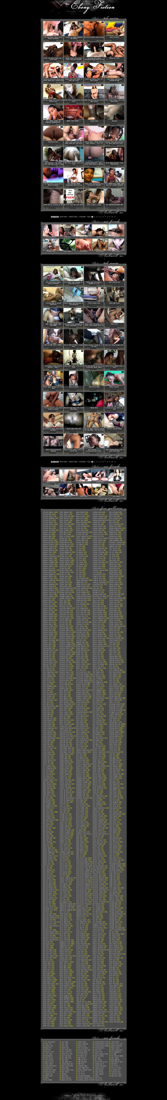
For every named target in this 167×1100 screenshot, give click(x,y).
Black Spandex (64, 512)
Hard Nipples (80, 758)
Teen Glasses (113, 804)
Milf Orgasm (96, 700)
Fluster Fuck (51, 251)
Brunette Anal (64, 626)
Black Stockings (65, 516)
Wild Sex (112, 978)
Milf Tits (96, 726)
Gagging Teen (80, 642)
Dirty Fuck (63, 930)
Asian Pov (46, 750)
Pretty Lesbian (97, 934)
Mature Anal (96, 600)
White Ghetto (113, 944)
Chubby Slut (63, 776)
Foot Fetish (80, 626)
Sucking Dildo (113, 734)
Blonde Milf (63, 566)
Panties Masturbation (100, 834)
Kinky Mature (80, 940)
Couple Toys (63, 842)
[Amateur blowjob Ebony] (114, 427)
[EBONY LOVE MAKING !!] (74, 119)
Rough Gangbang (114, 540)
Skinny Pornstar (114, 632)
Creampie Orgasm (65, 852)
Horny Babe (79, 800)
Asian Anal (46, 710)
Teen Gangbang (113, 802)
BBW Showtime (82, 1062)
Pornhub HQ (83, 251)
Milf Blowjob (97, 676)
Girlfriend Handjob (82, 680)
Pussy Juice (96, 964)
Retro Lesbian (113, 518)
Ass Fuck (46, 772)
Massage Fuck (97, 590)
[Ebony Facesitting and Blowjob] (53, 448)
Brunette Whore (64, 680)
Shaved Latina (113, 582)
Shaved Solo (113, 590)
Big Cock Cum (47, 920)
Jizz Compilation (81, 922)
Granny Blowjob (81, 702)
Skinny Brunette (114, 618)
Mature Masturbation (99, 646)
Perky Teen (96, 848)
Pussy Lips (96, 968)
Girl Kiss (79, 670)
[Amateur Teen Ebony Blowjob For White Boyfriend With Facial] (114, 140)
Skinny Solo (113, 634)
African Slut (47, 526)
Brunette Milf (64, 656)
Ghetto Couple (80, 660)
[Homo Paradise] (114, 35)
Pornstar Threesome (99, 902)
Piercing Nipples (98, 868)
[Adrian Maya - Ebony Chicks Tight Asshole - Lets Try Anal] (94, 140)
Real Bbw (95, 980)
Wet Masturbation (114, 934)
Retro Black (96, 1024)
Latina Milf (80, 972)
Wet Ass (111, 932)
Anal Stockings (48, 694)
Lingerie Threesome (99, 582)
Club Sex (62, 804)
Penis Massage (97, 844)
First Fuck (79, 606)
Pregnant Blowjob (98, 924)
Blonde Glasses (64, 558)
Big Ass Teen (47, 906)
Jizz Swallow (80, 928)
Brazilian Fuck (64, 614)
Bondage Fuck (64, 594)
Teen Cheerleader (114, 770)
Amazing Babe (47, 648)
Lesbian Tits (97, 564)
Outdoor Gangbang (98, 820)
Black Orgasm (47, 1008)
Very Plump (114, 1058)
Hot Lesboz (98, 1060)
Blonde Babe (63, 540)
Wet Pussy (112, 940)
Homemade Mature (81, 792)
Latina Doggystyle (82, 960)
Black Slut (46, 1024)
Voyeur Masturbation (115, 930)
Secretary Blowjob (115, 544)
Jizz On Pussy (80, 924)
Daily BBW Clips (83, 1068)
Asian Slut (46, 756)
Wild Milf (112, 976)
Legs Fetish (80, 996)
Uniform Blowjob (114, 896)
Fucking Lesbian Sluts (85, 1078)
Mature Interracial (99, 638)
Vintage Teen (113, 926)
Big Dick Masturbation (50, 940)
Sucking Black (113, 728)
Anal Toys (46, 702)
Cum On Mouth (64, 866)
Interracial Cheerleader (84, 866)
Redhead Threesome (99, 1022)
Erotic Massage (81, 526)
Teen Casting (113, 768)
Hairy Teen (79, 748)
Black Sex (46, 1022)
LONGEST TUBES (73, 216)
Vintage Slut (113, 924)
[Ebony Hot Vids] (114, 56)
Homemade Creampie (82, 782)
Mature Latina (97, 640)
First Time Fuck (81, 614)
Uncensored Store (83, 482)
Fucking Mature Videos (102, 1044)
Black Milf (46, 1002)
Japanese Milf (80, 916)
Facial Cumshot (81, 538)
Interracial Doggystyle (84, 876)
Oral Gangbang (97, 804)
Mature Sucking (97, 662)
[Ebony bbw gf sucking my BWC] (53, 203)
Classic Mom (63, 786)
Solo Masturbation (115, 672)
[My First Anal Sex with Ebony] (74, 203)
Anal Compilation (48, 672)
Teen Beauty (113, 762)
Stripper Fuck (113, 712)
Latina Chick (80, 958)
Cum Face (62, 858)
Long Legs (96, 588)
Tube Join (67, 237)
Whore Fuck (112, 952)
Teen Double (113, 790)
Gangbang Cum (80, 644)
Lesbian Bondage (81, 1010)
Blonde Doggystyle (65, 552)
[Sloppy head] (94, 119)
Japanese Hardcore (82, 914)
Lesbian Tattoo (97, 558)
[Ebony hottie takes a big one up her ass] (74, 448)
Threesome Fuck (114, 868)
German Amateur (81, 646)
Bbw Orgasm (46, 824)
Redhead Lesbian (98, 1010)
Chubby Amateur (64, 754)
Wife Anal (112, 960)
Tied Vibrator (113, 872)
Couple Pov (63, 840)
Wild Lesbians (113, 974)
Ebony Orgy (63, 1022)
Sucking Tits (113, 738)
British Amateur (65, 618)
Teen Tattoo (113, 850)
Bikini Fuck (47, 966)
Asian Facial (47, 726)
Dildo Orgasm (64, 914)
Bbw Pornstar (47, 828)
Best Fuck (46, 874)
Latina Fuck (80, 962)
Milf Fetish (96, 686)
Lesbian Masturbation (100, 520)
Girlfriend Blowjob (82, 674)
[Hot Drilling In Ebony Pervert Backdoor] (53, 280)
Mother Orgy (96, 770)
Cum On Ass (63, 862)
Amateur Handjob (48, 588)
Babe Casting (47, 786)
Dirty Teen (63, 938)
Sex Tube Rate (66, 1056)
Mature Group (97, 632)
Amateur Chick (47, 552)
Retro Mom (112, 522)
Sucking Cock (113, 730)
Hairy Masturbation (82, 740)
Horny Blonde (80, 804)
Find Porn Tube (116, 1074)
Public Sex (96, 952)
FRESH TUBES (63, 216)
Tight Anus (112, 876)
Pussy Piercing (97, 970)
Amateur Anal (47, 532)
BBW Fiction (82, 1058)
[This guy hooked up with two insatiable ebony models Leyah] (94, 364)
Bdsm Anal (46, 844)
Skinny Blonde (113, 614)
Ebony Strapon (80, 516)
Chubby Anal (63, 756)
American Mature (48, 662)
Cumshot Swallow (65, 880)
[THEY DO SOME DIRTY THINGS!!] (53, 343)
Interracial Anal (81, 858)
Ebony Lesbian (64, 1010)
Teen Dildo (112, 786)
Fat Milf (79, 568)
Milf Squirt (96, 714)
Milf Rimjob (96, 708)
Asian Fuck (46, 730)
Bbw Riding (46, 832)
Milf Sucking (97, 720)
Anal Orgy (46, 690)
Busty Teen (63, 722)
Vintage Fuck (113, 910)
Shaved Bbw (112, 568)
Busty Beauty (64, 698)
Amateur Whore (47, 644)
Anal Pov (46, 692)
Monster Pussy (97, 756)
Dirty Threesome (65, 940)
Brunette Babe (64, 628)
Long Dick (96, 586)
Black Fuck (46, 992)
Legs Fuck (79, 998)
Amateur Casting (48, 546)
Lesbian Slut (97, 544)
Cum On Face (63, 864)
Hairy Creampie (81, 732)
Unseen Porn (100, 482)
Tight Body (112, 880)
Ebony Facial (64, 988)
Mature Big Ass (97, 606)
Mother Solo (96, 772)
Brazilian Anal (64, 610)
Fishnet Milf (80, 620)
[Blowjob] (114, 119)
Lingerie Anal (97, 576)
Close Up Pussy (64, 802)
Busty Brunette (64, 702)
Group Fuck (79, 710)
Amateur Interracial (49, 592)
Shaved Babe (113, 566)
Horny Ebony (80, 812)
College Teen (64, 820)
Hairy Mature (80, 742)
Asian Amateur (47, 708)
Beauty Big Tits (48, 850)
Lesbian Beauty (81, 1008)
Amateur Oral (47, 604)
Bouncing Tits (64, 606)
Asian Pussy (47, 752)
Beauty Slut (47, 864)
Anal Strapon (47, 696)
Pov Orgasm (96, 916)
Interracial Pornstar (83, 900)
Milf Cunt (96, 680)
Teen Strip (112, 844)
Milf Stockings (97, 716)
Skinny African (114, 604)
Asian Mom (46, 744)
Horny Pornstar (81, 824)
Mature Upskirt (97, 668)
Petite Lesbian (97, 862)
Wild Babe (112, 968)
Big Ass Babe (47, 884)
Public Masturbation (99, 950)
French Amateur (81, 634)
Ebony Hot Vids (66, 1080)
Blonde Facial (64, 554)
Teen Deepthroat (114, 784)
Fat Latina (79, 562)
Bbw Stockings (47, 838)
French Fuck (80, 638)
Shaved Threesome (114, 594)
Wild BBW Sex (115, 1060)
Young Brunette (114, 1000)
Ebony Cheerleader (65, 978)
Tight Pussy (113, 884)
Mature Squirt (97, 660)
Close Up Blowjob (65, 792)
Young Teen (112, 1020)
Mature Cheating (98, 616)
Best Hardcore (47, 876)
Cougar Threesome (65, 830)
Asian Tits (46, 764)
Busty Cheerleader (65, 704)
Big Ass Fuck (47, 896)
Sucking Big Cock (114, 724)
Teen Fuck (112, 800)
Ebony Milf (63, 1016)
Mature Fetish (97, 626)
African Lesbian (48, 524)
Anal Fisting (47, 682)
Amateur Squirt (48, 624)
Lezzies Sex (98, 1080)
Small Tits (112, 654)
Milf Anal (96, 670)
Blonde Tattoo (64, 582)
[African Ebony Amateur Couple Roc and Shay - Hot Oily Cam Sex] (94, 427)
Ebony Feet (63, 990)
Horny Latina (80, 814)
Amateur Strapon (48, 626)
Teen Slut (112, 834)
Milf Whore (96, 728)
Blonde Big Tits (65, 544)
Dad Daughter (64, 902)
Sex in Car (112, 558)
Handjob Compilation (82, 750)
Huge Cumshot (80, 842)
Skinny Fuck (113, 620)
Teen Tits (112, 854)
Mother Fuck (96, 764)
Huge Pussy (79, 852)
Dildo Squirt (64, 918)
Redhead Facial (97, 1006)
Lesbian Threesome (99, 562)
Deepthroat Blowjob (66, 904)
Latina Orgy (80, 978)
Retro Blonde (97, 1026)
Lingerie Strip (97, 580)
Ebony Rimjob (80, 512)
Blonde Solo (63, 580)
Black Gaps (65, 1068)
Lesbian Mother (97, 526)
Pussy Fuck (96, 962)
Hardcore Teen (80, 776)
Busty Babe (63, 696)
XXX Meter (114, 1064)
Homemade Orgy (80, 794)
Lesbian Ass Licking (82, 1004)
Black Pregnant (48, 1018)
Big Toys (46, 960)
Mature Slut (96, 656)
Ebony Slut (79, 514)
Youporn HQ (67, 496)
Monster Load (97, 754)
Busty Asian (63, 694)
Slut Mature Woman (117, 1056)
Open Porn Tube (116, 1076)
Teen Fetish (113, 794)
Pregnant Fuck (97, 926)
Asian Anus (46, 712)
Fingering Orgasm (81, 598)
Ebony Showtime (83, 1044)
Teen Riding (113, 830)
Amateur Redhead (48, 614)
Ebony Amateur (64, 962)
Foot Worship (80, 628)
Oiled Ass (96, 792)
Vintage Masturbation (116, 914)
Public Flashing (98, 946)
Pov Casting (96, 906)
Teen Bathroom (113, 760)
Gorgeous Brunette (82, 696)
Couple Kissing (64, 836)
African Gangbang (48, 518)
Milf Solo (96, 712)
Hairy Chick (80, 730)
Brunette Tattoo (65, 674)
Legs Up (78, 1000)
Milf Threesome (97, 724)
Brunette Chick (64, 640)
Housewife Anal (81, 832)
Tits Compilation (114, 888)
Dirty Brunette (64, 926)
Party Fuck (96, 838)
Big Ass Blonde (48, 888)
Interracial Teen (81, 902)
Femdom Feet (80, 582)
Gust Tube (65, 1044)
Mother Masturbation (99, 766)
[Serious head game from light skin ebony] (74, 406)
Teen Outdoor (113, 820)
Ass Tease (46, 776)
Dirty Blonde (64, 924)
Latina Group (80, 964)
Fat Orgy (79, 572)
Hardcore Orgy (80, 772)
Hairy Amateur (80, 716)
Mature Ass (96, 602)
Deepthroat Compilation (67, 906)
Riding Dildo (113, 534)
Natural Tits (97, 784)
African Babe (47, 514)
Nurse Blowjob (97, 786)
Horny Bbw (79, 802)
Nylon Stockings (98, 788)
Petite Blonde (97, 854)
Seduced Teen (113, 546)
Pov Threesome (97, 922)
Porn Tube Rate (66, 1050)
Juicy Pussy (80, 930)
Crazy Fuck (63, 846)
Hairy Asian (80, 720)
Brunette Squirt (65, 672)
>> (115, 216)
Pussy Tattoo (97, 974)
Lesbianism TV (99, 1064)
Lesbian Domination (82, 1018)
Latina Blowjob (81, 956)
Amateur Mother (48, 602)
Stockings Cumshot (115, 704)
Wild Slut (112, 980)
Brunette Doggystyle (66, 646)
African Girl (47, 520)
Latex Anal (79, 950)
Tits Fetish (113, 890)
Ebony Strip (80, 518)
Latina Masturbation (82, 970)
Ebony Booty (63, 974)
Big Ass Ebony (47, 894)
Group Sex (79, 714)
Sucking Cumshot (114, 732)
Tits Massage (113, 892)
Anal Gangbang (47, 686)
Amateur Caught (48, 548)
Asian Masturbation (49, 738)
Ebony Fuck (63, 994)
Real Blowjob (97, 982)
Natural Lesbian (98, 778)
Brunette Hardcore (65, 652)
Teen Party (112, 822)
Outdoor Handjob (98, 822)
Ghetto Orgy (80, 666)
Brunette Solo (64, 670)
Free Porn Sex (115, 1072)
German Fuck (80, 652)
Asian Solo (46, 758)
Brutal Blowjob (64, 684)
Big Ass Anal (47, 880)
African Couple (48, 516)
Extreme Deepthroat (82, 532)
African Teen (47, 528)
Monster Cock (97, 750)
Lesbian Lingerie (98, 516)
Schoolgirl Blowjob (115, 542)
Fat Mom (78, 570)
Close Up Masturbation (67, 798)
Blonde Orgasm (64, 570)
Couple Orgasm (64, 838)
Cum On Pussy (64, 868)
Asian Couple (47, 724)
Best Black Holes (67, 1066)
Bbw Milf (46, 822)
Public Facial (97, 944)
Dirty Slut (63, 936)
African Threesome (49, 530)
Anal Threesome (48, 700)
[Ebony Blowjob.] (114, 385)
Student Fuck (113, 716)
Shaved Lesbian (114, 584)
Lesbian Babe (80, 1006)
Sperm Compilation (115, 686)
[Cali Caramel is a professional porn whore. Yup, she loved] (94, 448)
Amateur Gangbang (48, 584)
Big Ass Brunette (48, 890)
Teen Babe (112, 758)
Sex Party (112, 554)
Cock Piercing (64, 808)
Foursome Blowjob (81, 630)
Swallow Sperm (113, 742)
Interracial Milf (81, 890)
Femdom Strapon (81, 586)
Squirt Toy (112, 702)
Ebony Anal (63, 964)
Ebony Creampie (64, 984)
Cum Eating (63, 856)
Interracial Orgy (81, 896)
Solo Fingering (114, 670)
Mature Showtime (116, 1046)
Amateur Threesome (49, 640)
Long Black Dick (98, 584)
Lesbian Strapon (98, 554)
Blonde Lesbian (64, 562)
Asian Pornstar (48, 748)
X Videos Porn (115, 1070)
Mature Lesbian (97, 642)
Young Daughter (114, 1010)
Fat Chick (79, 558)
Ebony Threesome (81, 522)
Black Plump (47, 1012)
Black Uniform (64, 528)
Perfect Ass (96, 846)
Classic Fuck (64, 782)
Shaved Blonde (113, 574)
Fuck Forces (100, 251)
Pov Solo (95, 920)
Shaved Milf (113, 586)
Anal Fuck (46, 684)
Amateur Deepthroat (49, 570)
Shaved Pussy (113, 588)
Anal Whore (46, 704)
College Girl (64, 816)
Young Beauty (113, 994)
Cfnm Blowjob (64, 730)
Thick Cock (112, 862)
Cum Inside (63, 860)
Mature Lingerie (98, 644)
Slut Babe (112, 644)
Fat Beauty (79, 552)
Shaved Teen (113, 592)
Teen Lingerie (113, 812)
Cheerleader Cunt (65, 750)
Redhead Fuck (97, 1008)
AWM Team (76, 1095)
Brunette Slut (64, 668)
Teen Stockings (114, 842)
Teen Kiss (112, 810)
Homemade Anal (80, 780)
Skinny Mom (112, 630)
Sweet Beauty (113, 744)
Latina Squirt (80, 988)
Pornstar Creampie (99, 884)
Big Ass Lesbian (48, 898)
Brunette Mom (64, 658)
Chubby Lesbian (64, 768)
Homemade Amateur (81, 778)
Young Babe (112, 992)
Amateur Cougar (48, 558)
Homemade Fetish (81, 786)
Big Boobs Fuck (48, 910)
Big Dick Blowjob (48, 932)
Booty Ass (63, 600)
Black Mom (46, 1004)
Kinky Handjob (80, 936)
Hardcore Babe (80, 760)
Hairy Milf (79, 744)
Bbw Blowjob (47, 800)
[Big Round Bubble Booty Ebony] (94, 35)
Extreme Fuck (80, 534)
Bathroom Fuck (47, 796)
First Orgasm (80, 608)
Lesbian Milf (97, 522)
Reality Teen (97, 996)
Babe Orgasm (47, 792)
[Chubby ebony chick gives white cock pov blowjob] (74, 56)
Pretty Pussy (97, 936)
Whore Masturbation (115, 954)
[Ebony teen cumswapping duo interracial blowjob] (94, 182)
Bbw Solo (46, 834)
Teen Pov (112, 826)
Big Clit (46, 912)
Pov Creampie (97, 908)
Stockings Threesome (115, 710)
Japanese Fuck (80, 912)
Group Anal (79, 706)
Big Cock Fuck (47, 924)
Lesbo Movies (99, 1072)
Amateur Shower (48, 618)
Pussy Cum (96, 956)
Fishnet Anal (80, 616)
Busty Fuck (63, 710)
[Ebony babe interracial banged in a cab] (94, 280)
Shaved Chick (113, 578)
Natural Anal (97, 774)
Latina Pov (79, 982)
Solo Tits (112, 680)
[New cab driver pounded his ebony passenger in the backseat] (74, 322)
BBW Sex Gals (82, 1060)
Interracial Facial (82, 878)
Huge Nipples (80, 850)
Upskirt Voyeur (114, 898)
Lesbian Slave (97, 542)
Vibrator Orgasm (114, 900)
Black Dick (46, 990)
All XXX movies (51, 237)
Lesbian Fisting (81, 1026)
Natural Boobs (97, 776)
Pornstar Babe (97, 876)
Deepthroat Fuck (65, 908)
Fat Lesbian (80, 564)
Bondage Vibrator (65, 598)
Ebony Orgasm (64, 1020)
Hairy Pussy (80, 746)
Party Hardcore (97, 840)
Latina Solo (80, 986)
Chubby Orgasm (64, 774)
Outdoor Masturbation (100, 824)
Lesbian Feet (80, 1020)
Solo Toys (112, 682)
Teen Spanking (113, 838)
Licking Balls (97, 574)
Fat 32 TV (81, 1072)
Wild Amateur (113, 966)
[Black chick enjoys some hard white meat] (114, 98)
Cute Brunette (64, 890)
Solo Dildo (112, 668)
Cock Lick (63, 806)
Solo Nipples (113, 674)
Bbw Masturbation (48, 820)
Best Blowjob (47, 870)
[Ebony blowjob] (74, 385)
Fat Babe (79, 550)
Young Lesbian (113, 1014)
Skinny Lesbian (114, 624)
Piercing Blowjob (98, 866)
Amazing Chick (47, 652)
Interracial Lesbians (83, 888)
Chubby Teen (63, 778)
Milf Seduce (96, 710)
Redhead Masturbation (100, 1012)
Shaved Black (113, 572)
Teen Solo (112, 836)
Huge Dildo (79, 844)
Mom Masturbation (98, 738)
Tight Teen (112, 886)
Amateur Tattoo (48, 636)
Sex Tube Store (66, 1058)
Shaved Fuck (113, 580)
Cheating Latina (65, 738)
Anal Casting (47, 670)
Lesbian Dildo (80, 1016)
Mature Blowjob (97, 612)
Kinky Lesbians (81, 938)
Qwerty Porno (51, 482)
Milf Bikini (96, 674)
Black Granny (47, 994)
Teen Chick (112, 772)
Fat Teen (79, 576)
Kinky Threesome (81, 944)
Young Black (113, 996)
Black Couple (47, 988)
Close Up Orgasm (65, 800)
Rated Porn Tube (67, 1054)
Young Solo (112, 1018)
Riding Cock (113, 526)
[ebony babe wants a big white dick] (74, 364)
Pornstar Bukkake (98, 880)
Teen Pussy (112, 828)
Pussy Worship (97, 978)
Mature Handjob (97, 634)
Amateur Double (48, 576)
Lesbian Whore (97, 568)
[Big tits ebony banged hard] (114, 343)
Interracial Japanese (83, 886)
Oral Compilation (98, 796)
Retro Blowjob (113, 512)
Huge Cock (79, 840)
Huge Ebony (79, 846)
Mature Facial (97, 622)
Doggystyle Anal (65, 942)
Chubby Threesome (65, 780)
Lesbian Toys (97, 566)
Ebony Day (65, 1076)
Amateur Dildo (47, 572)
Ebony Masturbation (66, 1012)
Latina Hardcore (81, 966)
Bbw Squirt (46, 836)
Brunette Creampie (65, 644)
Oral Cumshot (97, 802)
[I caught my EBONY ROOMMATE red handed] (74, 35)
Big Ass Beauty (48, 886)
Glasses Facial (81, 686)
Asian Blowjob (47, 720)
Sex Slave (112, 556)
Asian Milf (46, 742)
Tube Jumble (67, 482)
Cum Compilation (65, 854)
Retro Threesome (114, 524)
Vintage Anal (113, 902)
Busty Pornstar (64, 720)
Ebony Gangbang (64, 998)
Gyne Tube (65, 1046)
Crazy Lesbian (64, 848)
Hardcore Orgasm (81, 770)
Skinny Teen (113, 636)
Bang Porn (100, 237)
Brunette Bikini (65, 634)
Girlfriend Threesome (83, 682)
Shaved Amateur (114, 562)
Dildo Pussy (63, 916)
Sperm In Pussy (114, 690)
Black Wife (63, 534)
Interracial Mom (81, 892)
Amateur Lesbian (48, 596)
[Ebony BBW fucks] (114, 301)
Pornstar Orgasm (98, 892)
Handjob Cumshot (81, 752)
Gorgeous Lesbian (81, 698)
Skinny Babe (113, 610)
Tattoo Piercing (114, 752)
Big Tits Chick (48, 952)
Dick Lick (63, 912)
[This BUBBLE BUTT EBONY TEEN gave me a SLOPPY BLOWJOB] (114, 182)
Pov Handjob (96, 910)
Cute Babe (63, 886)
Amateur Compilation (49, 556)
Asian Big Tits (48, 718)
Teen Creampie (113, 776)
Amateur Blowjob (48, 542)
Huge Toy (79, 856)
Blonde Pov (63, 574)
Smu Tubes (65, 1060)
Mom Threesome (97, 746)
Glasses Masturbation (83, 690)
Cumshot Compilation (66, 878)
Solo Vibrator (113, 684)
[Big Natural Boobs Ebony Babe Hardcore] (53, 427)
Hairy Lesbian (80, 738)
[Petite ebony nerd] (94, 301)
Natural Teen (97, 782)
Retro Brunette (114, 514)
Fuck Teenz (98, 1050)
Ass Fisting (47, 770)
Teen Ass (112, 756)
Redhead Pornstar (98, 1016)
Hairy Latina (80, 736)
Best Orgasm (47, 878)
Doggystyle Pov (64, 946)
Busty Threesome (65, 724)
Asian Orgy (46, 746)
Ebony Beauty (64, 970)
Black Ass (46, 972)
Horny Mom (79, 820)
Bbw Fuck (46, 810)
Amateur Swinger (48, 634)
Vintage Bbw (113, 906)
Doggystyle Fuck (65, 944)
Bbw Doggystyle (48, 806)
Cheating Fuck (64, 734)
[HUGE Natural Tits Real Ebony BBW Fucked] (94, 98)
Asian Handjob (47, 732)
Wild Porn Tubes (116, 482)
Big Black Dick (48, 908)
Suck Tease (112, 720)
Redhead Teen (97, 1020)
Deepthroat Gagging (66, 910)
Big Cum (45, 928)
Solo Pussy (112, 678)
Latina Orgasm (80, 976)
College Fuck (64, 814)
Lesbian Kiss (97, 514)
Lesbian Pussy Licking (100, 538)
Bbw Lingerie (47, 818)
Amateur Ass (47, 534)
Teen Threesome (114, 852)
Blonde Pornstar (65, 572)
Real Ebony (96, 990)
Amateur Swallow (48, 632)
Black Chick (47, 986)
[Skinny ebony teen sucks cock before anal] (53, 98)
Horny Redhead (80, 826)
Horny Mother (80, 822)
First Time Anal (81, 612)
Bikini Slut (47, 968)
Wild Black (112, 970)
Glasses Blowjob (81, 684)
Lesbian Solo (97, 546)
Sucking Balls (113, 722)
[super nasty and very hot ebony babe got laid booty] (74, 140)
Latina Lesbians (81, 968)
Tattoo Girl (113, 748)
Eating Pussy (64, 958)
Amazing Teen (47, 658)
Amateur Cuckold (48, 564)
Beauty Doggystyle (49, 852)
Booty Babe (63, 602)
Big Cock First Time (49, 922)
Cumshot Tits (64, 882)
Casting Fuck (64, 726)
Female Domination (82, 580)
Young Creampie (114, 1008)
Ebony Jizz (63, 1006)
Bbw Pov (45, 830)
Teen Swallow (113, 848)
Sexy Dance (112, 560)
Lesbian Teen (97, 560)
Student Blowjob (114, 714)
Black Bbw (46, 976)
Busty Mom (63, 718)
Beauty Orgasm (47, 858)
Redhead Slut (97, 1018)
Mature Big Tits (98, 608)
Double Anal (63, 948)
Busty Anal (63, 692)
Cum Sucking (63, 872)
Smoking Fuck (113, 664)
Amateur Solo (47, 622)
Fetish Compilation (82, 588)
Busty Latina (64, 712)
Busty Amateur (64, 690)
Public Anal (96, 940)
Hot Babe (79, 830)
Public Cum (96, 942)
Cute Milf (63, 898)
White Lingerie (114, 946)
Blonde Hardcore (65, 560)
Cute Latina (63, 894)
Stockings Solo (114, 708)
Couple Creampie (65, 832)
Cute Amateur (64, 884)
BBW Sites (81, 1064)
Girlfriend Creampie (82, 676)
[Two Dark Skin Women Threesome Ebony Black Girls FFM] (94, 56)
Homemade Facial (81, 784)
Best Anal (46, 866)
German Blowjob (81, 650)
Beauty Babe (47, 848)
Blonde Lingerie (65, 564)
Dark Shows (65, 1072)
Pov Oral (95, 914)
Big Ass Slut (47, 904)
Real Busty (96, 986)
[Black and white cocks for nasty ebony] (94, 77)
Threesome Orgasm (114, 870)
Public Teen (96, 954)
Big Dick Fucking (48, 938)
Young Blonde (113, 998)
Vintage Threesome (115, 928)
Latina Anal (80, 952)
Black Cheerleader (49, 984)
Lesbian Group (97, 512)
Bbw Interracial (48, 812)
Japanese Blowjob (81, 910)
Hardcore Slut (80, 774)
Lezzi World (115, 1042)
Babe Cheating (47, 788)
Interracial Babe (81, 860)
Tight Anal (112, 874)
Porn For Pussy (116, 1068)
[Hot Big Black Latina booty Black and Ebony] (53, 35)
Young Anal (112, 988)
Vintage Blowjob (114, 908)
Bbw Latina (46, 814)
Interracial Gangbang (83, 884)
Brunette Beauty (65, 630)
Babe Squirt (47, 794)
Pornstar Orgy (97, 894)
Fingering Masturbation (84, 596)
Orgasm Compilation (99, 808)
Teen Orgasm (113, 816)
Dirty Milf (63, 934)
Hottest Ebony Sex (84, 1050)
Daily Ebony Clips (68, 1070)
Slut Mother (113, 648)
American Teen (47, 666)
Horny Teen (79, 828)
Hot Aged (97, 1058)
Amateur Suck (47, 630)
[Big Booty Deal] (53, 140)
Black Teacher (64, 520)
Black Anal (46, 970)
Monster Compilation (99, 752)
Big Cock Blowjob (48, 916)
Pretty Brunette (98, 928)
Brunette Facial (65, 648)
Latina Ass (79, 954)
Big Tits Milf (47, 958)
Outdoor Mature (97, 826)
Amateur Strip (47, 628)
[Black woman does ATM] (74, 427)
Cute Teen (63, 900)
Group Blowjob (80, 708)
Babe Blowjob (47, 784)
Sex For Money (113, 552)
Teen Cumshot (113, 778)
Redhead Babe (97, 1000)
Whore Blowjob (113, 950)
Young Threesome (114, 1022)
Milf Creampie (97, 678)
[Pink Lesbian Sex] (114, 280)
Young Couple (113, 1006)
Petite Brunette (98, 856)
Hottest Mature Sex (101, 1062)
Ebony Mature (64, 1014)
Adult (100, 496)
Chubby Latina (64, 766)
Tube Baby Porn (66, 1062)
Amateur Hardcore (48, 590)
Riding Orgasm (113, 538)
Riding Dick (113, 532)
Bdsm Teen (46, 846)
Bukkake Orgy (64, 688)
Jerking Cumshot (81, 920)
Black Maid (46, 998)
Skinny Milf (113, 628)
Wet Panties (113, 938)
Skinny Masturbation (115, 626)
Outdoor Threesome (99, 828)
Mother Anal (96, 760)
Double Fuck (63, 954)
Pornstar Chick (97, 882)
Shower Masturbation (115, 598)
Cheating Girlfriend (66, 736)
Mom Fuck (95, 736)
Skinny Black (113, 612)
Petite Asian (97, 852)
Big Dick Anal (47, 930)
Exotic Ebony (80, 530)
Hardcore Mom (80, 768)
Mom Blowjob (96, 732)
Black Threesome (65, 524)
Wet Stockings (113, 942)
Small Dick (112, 650)
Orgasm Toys (96, 810)
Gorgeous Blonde (81, 694)
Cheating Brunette (65, 732)
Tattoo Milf (113, 750)
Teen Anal (112, 754)
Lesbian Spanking (98, 548)
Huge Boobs (79, 838)
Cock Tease (63, 810)
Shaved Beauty (113, 570)
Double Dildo (64, 952)
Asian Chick (47, 722)
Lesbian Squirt (97, 550)
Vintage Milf (113, 918)
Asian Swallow (47, 760)
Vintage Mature (114, 916)
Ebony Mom (63, 1018)
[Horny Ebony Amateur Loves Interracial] (114, 161)
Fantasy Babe (80, 540)
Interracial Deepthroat (84, 874)
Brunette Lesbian (65, 654)
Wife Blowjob (113, 962)
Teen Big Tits (113, 764)
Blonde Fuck (63, 556)
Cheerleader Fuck (65, 752)
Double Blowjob (64, 950)
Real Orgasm (96, 992)
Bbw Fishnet (47, 808)
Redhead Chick (97, 1004)
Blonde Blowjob (64, 546)
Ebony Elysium (66, 1078)
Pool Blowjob (97, 872)
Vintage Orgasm (114, 922)
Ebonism (64, 1074)
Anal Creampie (47, 676)
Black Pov (46, 1016)
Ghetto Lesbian (81, 664)
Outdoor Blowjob (98, 816)
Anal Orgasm (47, 688)
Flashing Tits (80, 624)
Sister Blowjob (114, 600)
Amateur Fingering (49, 580)
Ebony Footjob (64, 992)
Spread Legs (113, 696)
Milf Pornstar (97, 704)
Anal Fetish (47, 680)
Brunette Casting (65, 638)
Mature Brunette (98, 614)
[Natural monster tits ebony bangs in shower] (53, 406)
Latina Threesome (81, 992)
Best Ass (46, 868)
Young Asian (113, 990)
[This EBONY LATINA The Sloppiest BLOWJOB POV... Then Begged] (53, 119)
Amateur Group (47, 586)
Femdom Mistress (81, 584)
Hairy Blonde (80, 726)
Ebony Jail (63, 1004)
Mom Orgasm (96, 740)
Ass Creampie (47, 766)
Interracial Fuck (81, 882)
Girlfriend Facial (82, 678)
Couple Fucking (64, 834)
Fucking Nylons (100, 1048)
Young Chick (113, 1004)
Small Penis (113, 652)
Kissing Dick (80, 946)
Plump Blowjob (97, 870)
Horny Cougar (80, 810)
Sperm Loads (113, 694)
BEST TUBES (54, 216)
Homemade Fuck (80, 788)
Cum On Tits (63, 870)
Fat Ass (78, 548)
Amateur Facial (48, 578)
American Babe (47, 660)
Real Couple (96, 988)
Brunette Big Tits (65, 632)
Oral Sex (95, 806)
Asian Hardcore (48, 734)
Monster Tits (97, 758)
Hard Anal (79, 754)
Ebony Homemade (64, 1002)
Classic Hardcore (65, 784)
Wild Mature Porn (116, 1062)
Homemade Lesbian (81, 790)
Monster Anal (97, 748)
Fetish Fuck (80, 590)
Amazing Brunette (48, 650)
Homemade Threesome (82, 798)
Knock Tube (65, 1048)
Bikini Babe (47, 964)
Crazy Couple (64, 844)
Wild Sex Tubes (51, 496)
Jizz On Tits (80, 926)
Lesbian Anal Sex (81, 1002)
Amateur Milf (47, 598)
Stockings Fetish (114, 706)
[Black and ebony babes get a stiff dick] (53, 56)
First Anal (79, 602)
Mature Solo (96, 658)
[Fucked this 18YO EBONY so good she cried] (74, 77)
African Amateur (48, 512)
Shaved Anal (113, 564)
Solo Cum (112, 666)
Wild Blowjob (113, 972)
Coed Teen (63, 812)
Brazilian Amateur (65, 608)
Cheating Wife (64, 746)
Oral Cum (95, 800)
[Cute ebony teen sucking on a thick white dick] (74, 280)
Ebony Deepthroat (65, 986)
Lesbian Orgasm (97, 528)
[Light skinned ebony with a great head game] (114, 448)
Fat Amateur (80, 544)
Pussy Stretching (98, 972)
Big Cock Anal (47, 914)
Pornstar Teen (97, 900)
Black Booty (47, 982)
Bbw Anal (46, 798)
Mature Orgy (96, 652)
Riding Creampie (114, 530)
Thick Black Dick (114, 860)
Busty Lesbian (64, 714)
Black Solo (46, 1026)
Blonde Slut (63, 578)
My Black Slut (82, 1054)
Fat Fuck (79, 560)
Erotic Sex (79, 528)
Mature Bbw (96, 604)
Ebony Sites (82, 1046)
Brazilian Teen (64, 616)
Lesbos (97, 1076)
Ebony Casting (64, 976)
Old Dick (95, 794)
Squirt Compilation (115, 698)
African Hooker (48, 522)
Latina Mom (79, 974)
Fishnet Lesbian (81, 618)
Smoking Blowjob (114, 660)
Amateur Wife (47, 646)
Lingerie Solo (97, 578)
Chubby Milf (63, 772)
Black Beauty (47, 978)
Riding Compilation (115, 528)
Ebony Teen (79, 520)
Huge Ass (79, 836)
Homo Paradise (99, 1056)
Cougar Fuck (63, 824)
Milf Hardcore (97, 694)
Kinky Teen (79, 942)
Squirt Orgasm (113, 700)
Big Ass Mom (47, 902)
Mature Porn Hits (116, 1044)
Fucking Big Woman (84, 1076)
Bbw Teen (46, 840)
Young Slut (112, 1016)
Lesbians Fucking (98, 570)
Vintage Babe (113, 904)
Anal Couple (47, 674)
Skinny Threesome (114, 638)
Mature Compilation (99, 618)
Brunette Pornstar (65, 662)
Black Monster (47, 1006)
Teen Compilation (114, 774)
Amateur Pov (47, 612)
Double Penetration (66, 956)
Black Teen (63, 522)
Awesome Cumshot (48, 780)
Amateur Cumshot (48, 566)
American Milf (47, 664)
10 (112, 216)
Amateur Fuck (47, 582)
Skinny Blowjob (114, 616)
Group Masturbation (82, 712)
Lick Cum (95, 572)
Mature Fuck (96, 628)
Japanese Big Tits (82, 908)
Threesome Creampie (115, 866)
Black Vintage (64, 530)
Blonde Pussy (64, 576)
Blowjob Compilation (66, 588)
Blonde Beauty (64, 542)
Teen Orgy (112, 818)
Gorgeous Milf (80, 700)
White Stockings (114, 948)
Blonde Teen (63, 584)
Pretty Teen (96, 938)
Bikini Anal (47, 962)
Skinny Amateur (114, 606)
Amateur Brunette (48, 544)
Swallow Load (113, 740)
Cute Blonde (63, 888)
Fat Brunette (80, 556)
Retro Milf (112, 520)
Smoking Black (113, 658)
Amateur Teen (47, 638)
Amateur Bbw (47, 538)
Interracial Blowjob (82, 864)
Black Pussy (47, 1020)
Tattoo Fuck (113, 746)
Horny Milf (79, 818)
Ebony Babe (63, 966)
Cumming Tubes (82, 1066)
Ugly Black (112, 894)
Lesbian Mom (96, 524)
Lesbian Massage (98, 518)
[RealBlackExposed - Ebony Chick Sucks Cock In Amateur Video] (94, 161)
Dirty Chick (63, 928)
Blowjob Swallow (65, 592)
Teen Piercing (113, 824)
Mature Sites (115, 1048)
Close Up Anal (64, 790)
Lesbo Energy (99, 1070)
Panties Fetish (97, 832)
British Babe (64, 620)
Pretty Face (96, 930)
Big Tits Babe (47, 950)
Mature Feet (96, 624)
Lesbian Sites (99, 1068)
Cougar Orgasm (64, 826)
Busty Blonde (64, 700)
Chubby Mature (64, 770)
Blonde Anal (63, 538)
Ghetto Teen (80, 668)
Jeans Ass (79, 918)
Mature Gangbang (98, 630)
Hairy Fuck (79, 734)
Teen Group (112, 806)
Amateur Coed (47, 554)
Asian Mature (47, 740)
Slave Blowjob (113, 640)
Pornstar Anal (97, 874)
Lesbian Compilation (82, 1012)
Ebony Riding (64, 1026)
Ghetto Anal (80, 656)
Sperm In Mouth (114, 688)
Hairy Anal (79, 718)
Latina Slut (80, 984)
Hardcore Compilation (83, 764)
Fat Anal (79, 546)
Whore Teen (112, 956)
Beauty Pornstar (48, 860)
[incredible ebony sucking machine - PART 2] (53, 364)
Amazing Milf (47, 656)
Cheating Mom (64, 742)
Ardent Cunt (83, 237)
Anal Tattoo (47, 698)
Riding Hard (113, 536)
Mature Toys (96, 666)
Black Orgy (46, 1010)
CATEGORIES (82, 216)
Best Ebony (46, 872)
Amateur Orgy (47, 608)
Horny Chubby (80, 808)
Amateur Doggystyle (49, 574)
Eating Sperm (64, 960)
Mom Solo (95, 742)
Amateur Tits (47, 642)
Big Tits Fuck (47, 954)
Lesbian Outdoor (98, 532)
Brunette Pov (64, 664)
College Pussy (64, 818)
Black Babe (46, 974)
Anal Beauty (47, 668)
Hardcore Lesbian (81, 766)
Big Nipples (47, 944)
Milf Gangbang (97, 690)
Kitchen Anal (80, 948)
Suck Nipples (113, 718)
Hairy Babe (79, 722)
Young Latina (113, 1012)
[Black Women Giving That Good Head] (53, 385)
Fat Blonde (79, 554)
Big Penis (46, 946)
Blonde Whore (64, 586)
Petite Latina (97, 860)
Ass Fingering (47, 768)
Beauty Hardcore (48, 856)
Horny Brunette (81, 806)
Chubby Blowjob (64, 762)
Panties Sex (96, 836)
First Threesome (81, 610)
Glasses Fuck (80, 688)
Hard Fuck (79, 756)
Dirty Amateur (64, 920)
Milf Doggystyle (98, 682)
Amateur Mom (47, 600)
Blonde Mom (63, 568)
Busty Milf (63, 716)
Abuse (100, 1095)
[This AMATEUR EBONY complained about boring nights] (74, 182)
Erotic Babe (80, 524)
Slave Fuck (112, 642)
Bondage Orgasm (64, 596)
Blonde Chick (64, 548)
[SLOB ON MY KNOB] (94, 385)
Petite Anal (96, 850)
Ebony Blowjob (64, 972)
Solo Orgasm (113, 676)
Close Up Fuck (64, 796)
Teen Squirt (113, 840)
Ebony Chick (63, 980)
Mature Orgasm (97, 650)
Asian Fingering (48, 728)
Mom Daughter (97, 734)
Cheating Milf (64, 740)
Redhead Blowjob (98, 1002)
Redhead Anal (97, 998)
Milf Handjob (97, 692)
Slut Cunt (112, 646)
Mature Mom (96, 648)
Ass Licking (47, 774)
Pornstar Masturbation (100, 890)
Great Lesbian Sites (101, 1054)
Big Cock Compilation (50, 918)
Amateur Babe (47, 536)
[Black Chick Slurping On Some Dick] (74, 98)
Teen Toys (112, 856)
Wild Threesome (114, 984)
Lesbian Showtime (100, 1066)
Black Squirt (64, 514)
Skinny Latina (113, 622)
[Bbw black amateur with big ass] (74, 161)
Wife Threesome (114, 964)
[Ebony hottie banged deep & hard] (114, 364)
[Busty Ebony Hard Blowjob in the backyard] (74, 301)
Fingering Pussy (81, 600)
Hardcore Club (80, 762)
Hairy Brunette (81, 728)
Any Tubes (65, 1042)
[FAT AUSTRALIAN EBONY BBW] (114, 203)
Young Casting (113, 1002)
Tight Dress (113, 882)
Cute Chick (63, 892)
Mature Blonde (97, 610)
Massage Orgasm (97, 594)
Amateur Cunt (47, 568)
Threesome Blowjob (115, 864)
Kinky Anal (79, 932)
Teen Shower (113, 832)
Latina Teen (80, 990)
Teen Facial (113, 792)
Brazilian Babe (64, 612)
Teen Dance (112, 782)
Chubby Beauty (64, 760)
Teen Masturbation (115, 814)
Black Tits (63, 526)
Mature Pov (96, 654)
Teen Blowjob (113, 766)
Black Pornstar (48, 1014)
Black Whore (63, 532)
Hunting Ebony (82, 1052)
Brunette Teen (64, 676)
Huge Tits (79, 854)
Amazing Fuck (47, 654)
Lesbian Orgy (97, 530)
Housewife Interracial (83, 834)
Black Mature (47, 1000)
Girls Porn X (115, 1066)
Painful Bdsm (97, 830)
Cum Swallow (63, 874)
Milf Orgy (96, 702)
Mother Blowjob (97, 762)
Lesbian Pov (96, 536)
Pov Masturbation (98, 912)
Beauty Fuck (47, 854)
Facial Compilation (82, 536)
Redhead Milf (97, 1014)
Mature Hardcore (98, 636)
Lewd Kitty (98, 1078)
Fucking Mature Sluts (102, 1042)
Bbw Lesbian (47, 816)
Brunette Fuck (64, 650)
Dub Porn (116, 237)
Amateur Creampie (48, 562)
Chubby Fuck (63, 764)
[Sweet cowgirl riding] (94, 203)
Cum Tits (62, 876)
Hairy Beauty (80, 724)
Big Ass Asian (47, 882)
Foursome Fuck (80, 632)
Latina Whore (80, 994)
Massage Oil (96, 592)
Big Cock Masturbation (50, 926)
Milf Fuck (96, 688)
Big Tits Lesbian (48, 956)
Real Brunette (97, 984)
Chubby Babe (63, 758)
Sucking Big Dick (114, 726)
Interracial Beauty (82, 862)
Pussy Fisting (97, 958)
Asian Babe (46, 714)
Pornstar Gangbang (99, 888)
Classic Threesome (65, 788)
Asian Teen (46, 762)
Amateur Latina (48, 594)
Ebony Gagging (64, 996)
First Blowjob (80, 604)
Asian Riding (47, 754)
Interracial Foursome (83, 880)
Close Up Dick (64, 794)
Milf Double (96, 684)
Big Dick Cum (47, 936)
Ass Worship (47, 778)
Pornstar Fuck (97, 886)
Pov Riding (96, 918)
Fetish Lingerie (81, 594)
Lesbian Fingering (82, 1024)
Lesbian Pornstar (98, 534)
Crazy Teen (63, 850)
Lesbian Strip (97, 556)
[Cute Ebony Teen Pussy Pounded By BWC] (114, 77)
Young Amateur (113, 986)
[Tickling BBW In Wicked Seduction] (53, 301)
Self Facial (113, 548)
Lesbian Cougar (81, 1014)
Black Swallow (64, 518)
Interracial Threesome (83, 904)
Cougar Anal (63, 822)
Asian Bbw (46, 716)
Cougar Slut (63, 828)
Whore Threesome (114, 958)
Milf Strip (96, 718)
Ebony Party (63, 1024)
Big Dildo (46, 942)
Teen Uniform (113, 858)
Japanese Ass (80, 906)
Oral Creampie (97, 798)
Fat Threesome (80, 578)
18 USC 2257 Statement (88, 1095)
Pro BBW (113, 1054)
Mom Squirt (96, 744)
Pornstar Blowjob (98, 878)
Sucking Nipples (114, 736)
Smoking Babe (113, 656)
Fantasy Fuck (80, 542)
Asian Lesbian (47, 736)
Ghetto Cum (79, 662)
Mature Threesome (98, 664)
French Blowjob (81, 636)
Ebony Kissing (64, 1008)
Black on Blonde (65, 536)
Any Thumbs (116, 496)
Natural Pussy (97, 780)
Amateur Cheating (48, 550)
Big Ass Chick (47, 892)
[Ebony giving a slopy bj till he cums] (94, 343)
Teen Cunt (112, 780)
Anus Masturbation (49, 706)
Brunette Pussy (64, 666)
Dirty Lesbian (64, 932)
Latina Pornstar (81, 980)
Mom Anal (95, 730)
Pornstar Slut (97, 898)
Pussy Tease (96, 976)
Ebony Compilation (65, 982)
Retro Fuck (112, 516)
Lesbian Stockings (99, 552)
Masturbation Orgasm (99, 596)
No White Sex (82, 1056)
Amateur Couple (48, 560)
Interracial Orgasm (82, 894)
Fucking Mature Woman (102, 1046)
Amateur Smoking (48, 620)
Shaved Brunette (114, 576)
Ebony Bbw (63, 968)
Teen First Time (114, 798)
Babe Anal (46, 782)
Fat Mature (79, 566)
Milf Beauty (96, 672)
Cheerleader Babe (65, 748)
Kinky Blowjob (80, 934)
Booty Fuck (63, 604)
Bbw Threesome (47, 842)
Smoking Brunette (114, 662)
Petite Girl (96, 858)
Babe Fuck (46, 790)
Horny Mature (80, 816)
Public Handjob (97, 948)
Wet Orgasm (112, 936)
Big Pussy (46, 948)
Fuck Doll (79, 640)
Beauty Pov (46, 862)
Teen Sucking (113, 846)
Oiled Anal (96, 790)
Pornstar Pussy (97, 896)
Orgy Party (96, 812)
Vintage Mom (113, 920)
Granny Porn (98, 1052)
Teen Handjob (113, 808)
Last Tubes (67, 251)
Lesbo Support (99, 1074)
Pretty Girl (96, 932)
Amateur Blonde (48, 540)
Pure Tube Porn (66, 1052)
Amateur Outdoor (48, 610)
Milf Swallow (97, 722)
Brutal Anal (63, 682)
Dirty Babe (63, 922)
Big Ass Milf (47, 900)
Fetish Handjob (81, 592)
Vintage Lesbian (114, 912)
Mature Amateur (97, 598)
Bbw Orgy (46, 826)
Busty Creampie (64, 706)
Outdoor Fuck (97, 818)
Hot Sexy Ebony (83, 1048)
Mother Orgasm (97, 768)
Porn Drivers (116, 251)
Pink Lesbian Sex (116, 1050)
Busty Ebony (63, 708)
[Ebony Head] (94, 406)
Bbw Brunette (47, 802)
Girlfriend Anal (81, 672)
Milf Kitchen (97, 696)
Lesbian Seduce (97, 540)
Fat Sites (81, 1074)
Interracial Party (82, 898)
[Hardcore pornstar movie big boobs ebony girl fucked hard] (53, 77)
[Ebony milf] (114, 322)
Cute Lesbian (64, 896)
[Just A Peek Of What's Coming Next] (74, 343)
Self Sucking (113, 550)
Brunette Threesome (66, 678)
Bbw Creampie (47, 804)
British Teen (64, 624)
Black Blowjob (47, 980)
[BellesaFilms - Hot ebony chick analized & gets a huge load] (53, 161)
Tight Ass (112, 878)
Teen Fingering (114, 796)
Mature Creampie (98, 620)
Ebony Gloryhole (65, 1000)
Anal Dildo (46, 678)
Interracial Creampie (83, 870)
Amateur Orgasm (48, 606)
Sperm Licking (113, 692)
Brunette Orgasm (65, 660)
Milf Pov (95, 706)
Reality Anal (97, 994)
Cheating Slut (64, 744)
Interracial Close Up (83, 868)
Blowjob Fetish (64, 590)
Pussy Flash (96, 960)
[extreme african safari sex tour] (114, 406)
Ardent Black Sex (67, 1064)
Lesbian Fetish (81, 1022)
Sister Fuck (113, 602)
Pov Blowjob (96, 904)
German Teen (80, 654)
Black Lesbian (47, 996)
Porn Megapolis (116, 1052)
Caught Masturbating (66, 728)
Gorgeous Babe (80, 692)
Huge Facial (80, 848)
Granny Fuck (80, 704)
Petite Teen (96, 864)
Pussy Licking (97, 966)
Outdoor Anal (97, 814)
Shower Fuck (113, 596)
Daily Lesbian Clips (85, 1070)
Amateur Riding (48, 616)
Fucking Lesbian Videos (86, 1080)
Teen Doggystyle (114, 788)
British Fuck (64, 622)
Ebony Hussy (82, 1042)
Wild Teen (112, 982)
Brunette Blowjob (65, 636)
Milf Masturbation (99, 698)
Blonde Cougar (64, 550)
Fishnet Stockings (82, 622)
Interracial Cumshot (82, 872)
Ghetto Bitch (80, 658)
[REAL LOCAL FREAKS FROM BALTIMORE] (53, 322)
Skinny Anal (113, 608)
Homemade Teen (80, 796)
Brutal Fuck (63, 686)
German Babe (80, 648)
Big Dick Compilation (50, 934)
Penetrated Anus (98, 842)
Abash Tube (83, 496)
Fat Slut (79, 574)
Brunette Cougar (65, 642)
